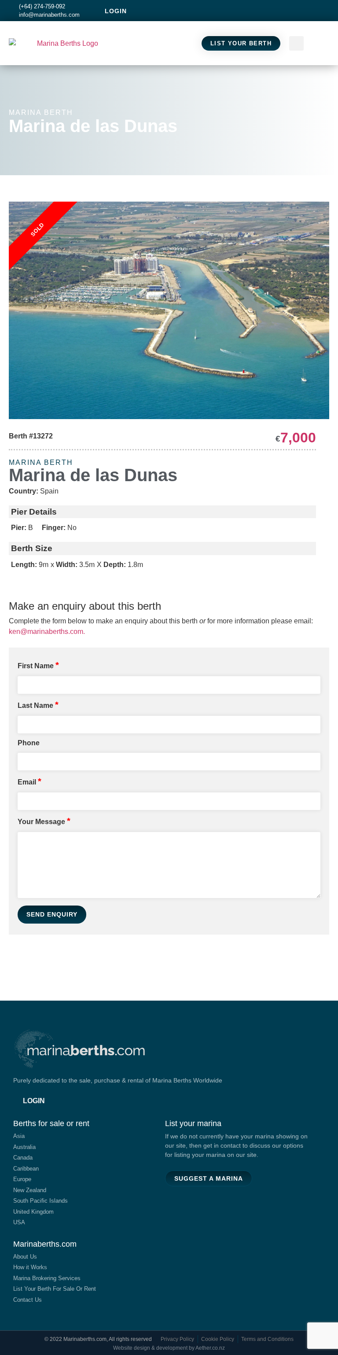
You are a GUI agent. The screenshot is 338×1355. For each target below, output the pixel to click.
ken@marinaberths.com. (47, 631)
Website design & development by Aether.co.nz (169, 1348)
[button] (320, 43)
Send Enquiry (51, 914)
